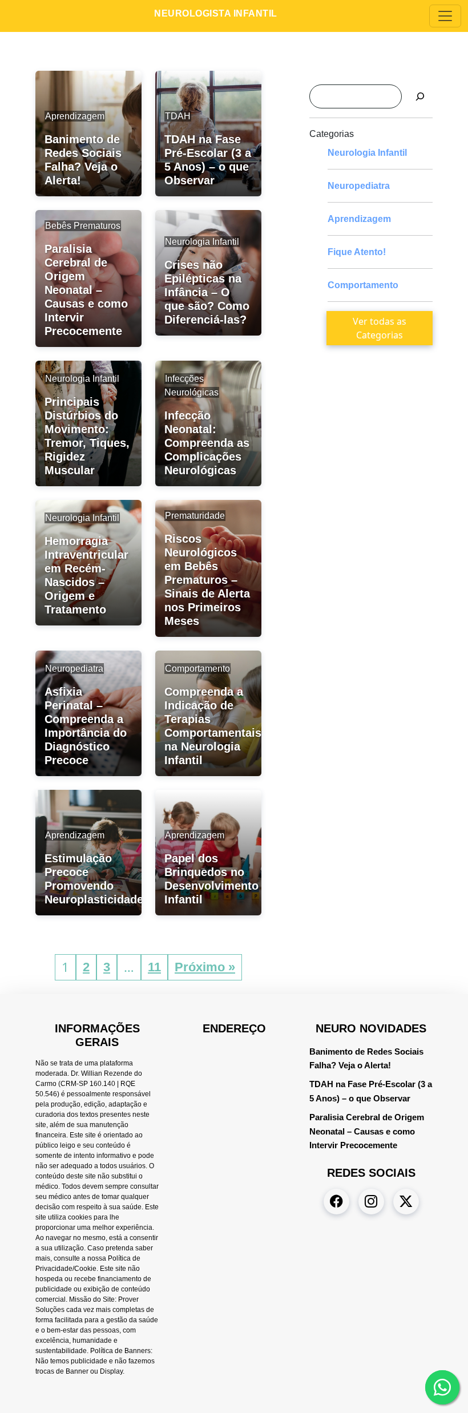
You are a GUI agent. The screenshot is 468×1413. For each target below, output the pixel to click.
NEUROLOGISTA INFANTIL (215, 13)
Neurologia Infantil (367, 153)
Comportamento (363, 285)
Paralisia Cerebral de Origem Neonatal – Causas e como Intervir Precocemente (366, 1131)
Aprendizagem (359, 219)
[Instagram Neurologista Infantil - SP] (371, 1201)
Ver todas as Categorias (379, 328)
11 (154, 967)
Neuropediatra (359, 186)
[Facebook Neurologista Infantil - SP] (336, 1201)
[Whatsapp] (442, 1387)
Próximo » (205, 967)
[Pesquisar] (420, 96)
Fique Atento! (357, 252)
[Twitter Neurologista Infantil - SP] (406, 1201)
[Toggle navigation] (445, 16)
